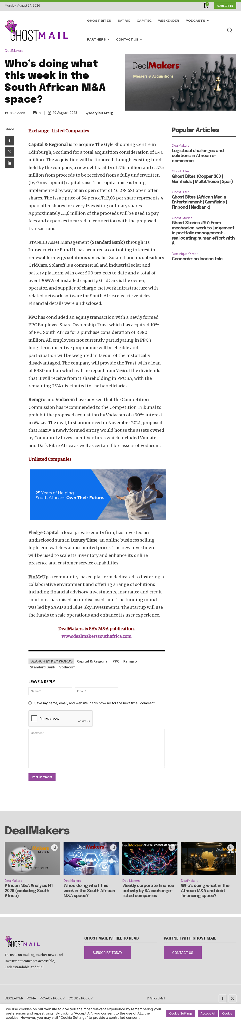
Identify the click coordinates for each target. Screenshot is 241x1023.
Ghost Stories (182, 218)
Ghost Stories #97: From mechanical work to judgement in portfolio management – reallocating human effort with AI (203, 233)
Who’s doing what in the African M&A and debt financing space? (205, 891)
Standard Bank (42, 667)
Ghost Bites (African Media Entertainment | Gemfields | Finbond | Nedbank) (199, 202)
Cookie (227, 1013)
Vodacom (67, 667)
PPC (116, 661)
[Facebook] (9, 140)
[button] (229, 30)
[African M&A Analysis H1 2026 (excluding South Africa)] (32, 858)
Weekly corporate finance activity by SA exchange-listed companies (148, 891)
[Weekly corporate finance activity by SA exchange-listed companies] (150, 858)
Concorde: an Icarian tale (197, 259)
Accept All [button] (208, 1013)
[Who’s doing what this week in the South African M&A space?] (91, 858)
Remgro (130, 661)
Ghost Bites (180, 171)
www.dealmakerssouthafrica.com (97, 636)
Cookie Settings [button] (181, 1013)
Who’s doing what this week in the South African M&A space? (89, 891)
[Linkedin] (9, 163)
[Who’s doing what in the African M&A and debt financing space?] (208, 858)
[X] (9, 152)
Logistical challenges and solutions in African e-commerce (198, 156)
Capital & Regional (92, 661)
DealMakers (14, 51)
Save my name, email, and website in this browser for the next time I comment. (95, 703)
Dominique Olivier (185, 254)
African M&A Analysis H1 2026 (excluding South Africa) (29, 891)
